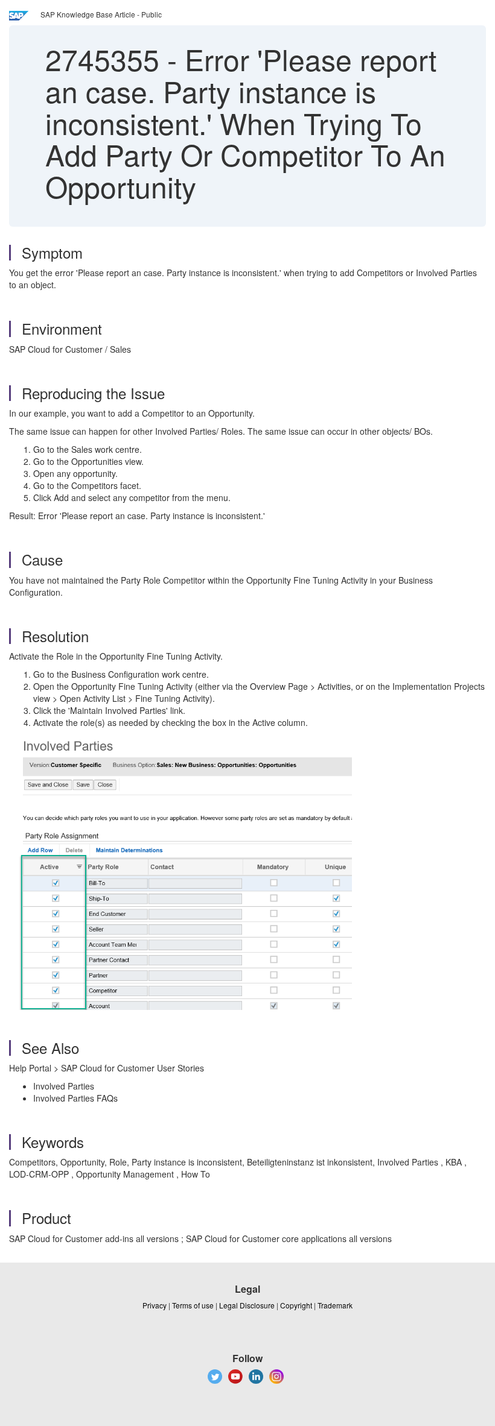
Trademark (335, 1305)
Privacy (154, 1305)
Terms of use (193, 1305)
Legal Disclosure (247, 1305)
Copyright (296, 1305)
